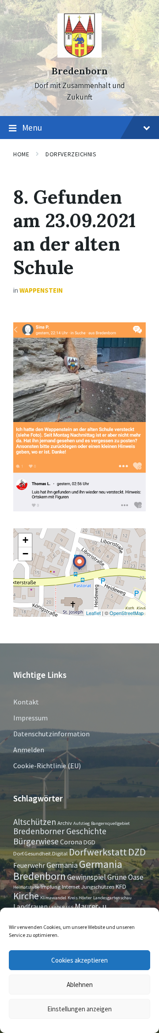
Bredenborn (79, 71)
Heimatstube (26, 887)
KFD (121, 886)
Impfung (51, 886)
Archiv (64, 822)
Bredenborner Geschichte (59, 831)
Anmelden (28, 749)
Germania (62, 865)
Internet (71, 886)
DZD (137, 852)
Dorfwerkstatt (98, 852)
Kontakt (26, 701)
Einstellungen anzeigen (79, 1009)
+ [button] (25, 540)
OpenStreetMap (127, 612)
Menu (32, 127)
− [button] (25, 553)
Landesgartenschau (112, 898)
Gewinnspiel (86, 877)
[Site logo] (79, 55)
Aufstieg (81, 823)
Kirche (26, 896)
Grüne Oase (125, 877)
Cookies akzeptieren (79, 960)
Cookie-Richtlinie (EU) (47, 765)
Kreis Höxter (80, 898)
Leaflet (93, 612)
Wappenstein (41, 290)
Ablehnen (80, 984)
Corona (71, 842)
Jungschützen (97, 886)
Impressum (30, 717)
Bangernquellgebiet (110, 823)
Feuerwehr (29, 865)
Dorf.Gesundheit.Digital (40, 853)
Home (21, 154)
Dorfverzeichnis (70, 154)
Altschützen (34, 821)
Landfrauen (30, 906)
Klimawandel (53, 898)
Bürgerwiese (36, 841)
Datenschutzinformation (51, 733)
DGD (89, 842)
